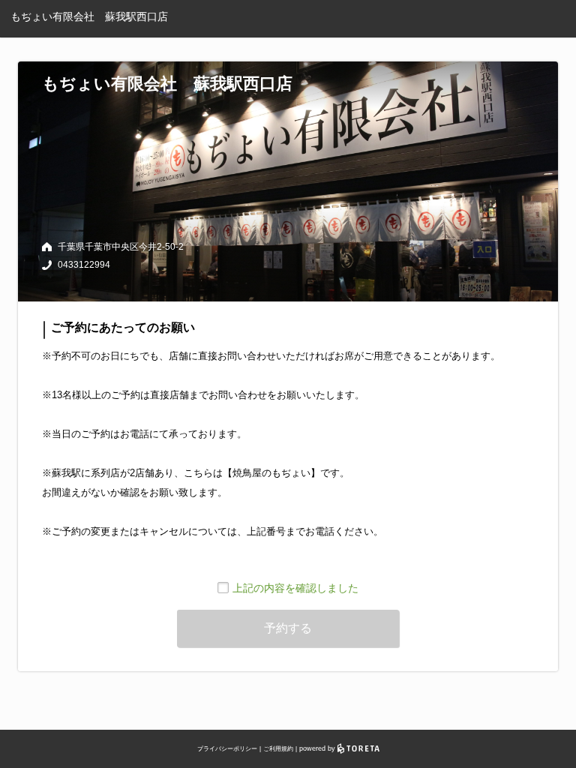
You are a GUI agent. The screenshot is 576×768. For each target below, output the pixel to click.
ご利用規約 (278, 749)
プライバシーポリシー (227, 749)
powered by (318, 748)
